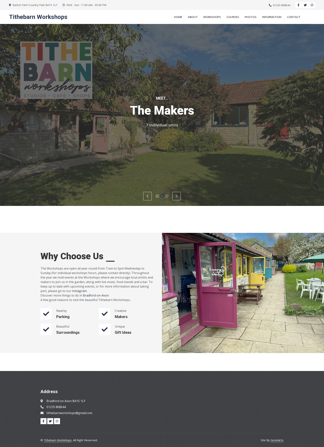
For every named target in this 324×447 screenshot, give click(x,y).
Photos (250, 17)
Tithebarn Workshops (58, 440)
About (193, 17)
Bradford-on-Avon (96, 295)
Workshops (212, 17)
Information (271, 17)
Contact (293, 17)
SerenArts (277, 440)
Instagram (79, 291)
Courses (232, 17)
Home (178, 17)
